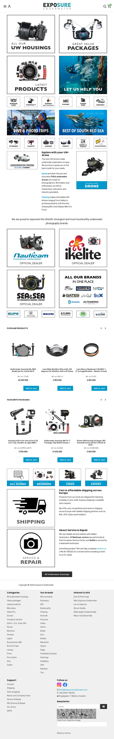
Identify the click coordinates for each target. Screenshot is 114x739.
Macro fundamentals (83, 616)
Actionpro (44, 600)
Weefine (44, 669)
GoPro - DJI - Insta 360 (16, 623)
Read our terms (64, 733)
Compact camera (14, 619)
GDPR (9, 711)
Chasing (43, 612)
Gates (42, 623)
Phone (10, 627)
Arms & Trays (13, 646)
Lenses (10, 650)
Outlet (9, 665)
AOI (42, 604)
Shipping (11, 688)
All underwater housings (17, 597)
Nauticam (44, 642)
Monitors (11, 631)
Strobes (10, 634)
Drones (10, 616)
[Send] (103, 706)
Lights (9, 638)
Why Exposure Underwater (85, 600)
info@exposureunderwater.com (74, 690)
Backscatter (45, 608)
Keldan (43, 638)
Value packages (14, 600)
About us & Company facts (18, 695)
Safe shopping (13, 692)
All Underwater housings (57, 574)
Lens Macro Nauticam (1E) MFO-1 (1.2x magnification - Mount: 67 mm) (91, 370)
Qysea (43, 646)
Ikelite (42, 631)
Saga (42, 650)
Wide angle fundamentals (85, 612)
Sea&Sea (44, 661)
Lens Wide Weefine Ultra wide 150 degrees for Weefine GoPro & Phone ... (57, 371)
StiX (42, 665)
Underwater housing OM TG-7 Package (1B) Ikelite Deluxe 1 (57, 442)
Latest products (14, 604)
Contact (10, 684)
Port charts (12, 657)
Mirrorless (11, 608)
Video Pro (11, 612)
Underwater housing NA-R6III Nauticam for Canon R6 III (23, 370)
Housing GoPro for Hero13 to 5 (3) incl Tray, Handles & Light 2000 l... (23, 442)
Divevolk (44, 616)
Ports (9, 653)
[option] (23, 362)
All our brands (46, 597)
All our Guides (80, 608)
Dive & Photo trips (81, 597)
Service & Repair (14, 699)
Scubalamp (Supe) (48, 653)
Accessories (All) (14, 642)
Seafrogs (44, 657)
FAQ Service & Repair (16, 703)
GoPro (43, 627)
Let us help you (80, 604)
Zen (42, 672)
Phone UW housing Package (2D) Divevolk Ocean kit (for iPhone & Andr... (91, 443)
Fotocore (44, 619)
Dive (9, 661)
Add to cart (31, 388)
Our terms (11, 707)
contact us (101, 548)
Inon (42, 634)
